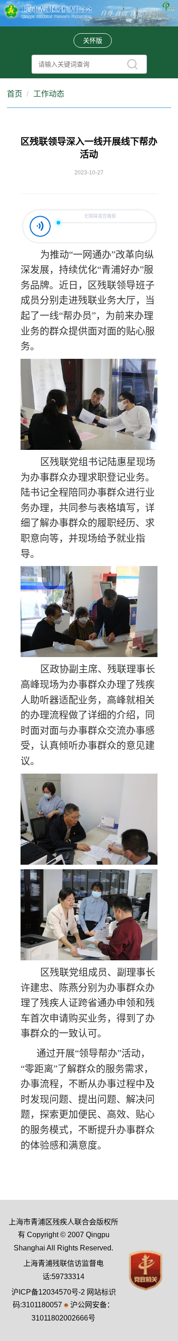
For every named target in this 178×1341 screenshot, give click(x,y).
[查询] (132, 64)
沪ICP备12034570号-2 (48, 1292)
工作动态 (48, 94)
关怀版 (92, 40)
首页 (14, 94)
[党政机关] (145, 1269)
